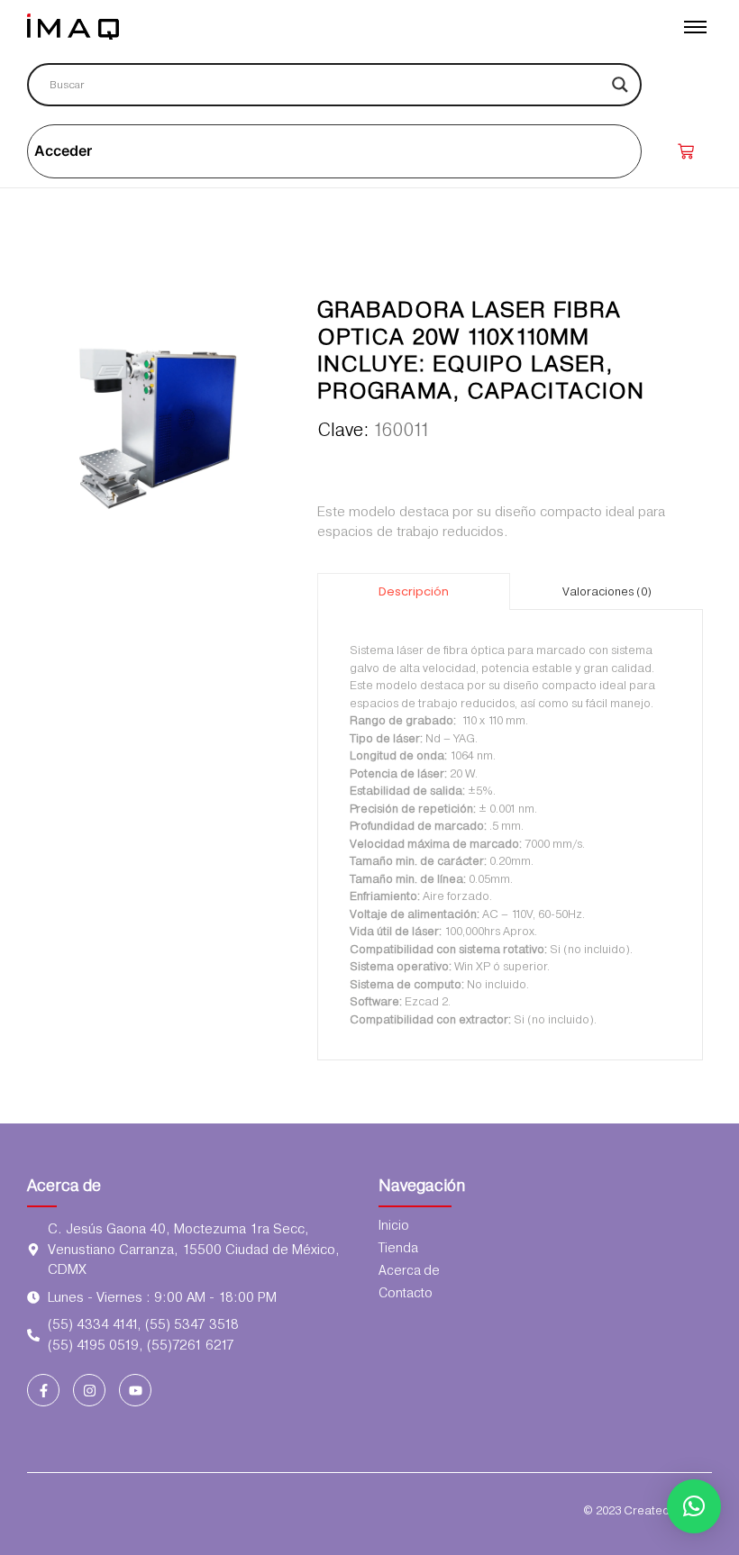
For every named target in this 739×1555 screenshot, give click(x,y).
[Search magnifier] (620, 84)
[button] (694, 1506)
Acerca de (64, 1185)
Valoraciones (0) (607, 591)
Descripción (414, 591)
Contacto (406, 1293)
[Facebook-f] (43, 1390)
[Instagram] (89, 1390)
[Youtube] (135, 1390)
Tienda (398, 1248)
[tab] (413, 591)
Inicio (394, 1225)
